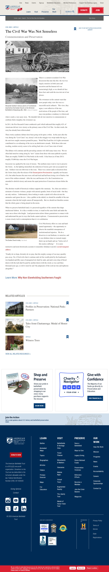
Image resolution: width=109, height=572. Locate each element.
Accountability (98, 471)
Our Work (54, 10)
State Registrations (97, 535)
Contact (16, 493)
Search (68, 12)
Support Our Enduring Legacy (88, 3)
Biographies (44, 460)
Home (15, 7)
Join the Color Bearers (80, 490)
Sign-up (41, 3)
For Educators (43, 488)
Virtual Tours (59, 480)
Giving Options (16, 489)
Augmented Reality (61, 488)
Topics (42, 455)
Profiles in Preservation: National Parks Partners (45, 308)
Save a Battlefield (78, 444)
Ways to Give (79, 450)
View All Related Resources (17, 354)
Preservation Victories (79, 469)
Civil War (8, 27)
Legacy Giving (80, 455)
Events (34, 3)
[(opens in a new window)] (8, 500)
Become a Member (78, 483)
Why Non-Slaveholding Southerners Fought (39, 277)
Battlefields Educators (53, 3)
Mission (96, 452)
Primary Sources (43, 476)
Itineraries (60, 467)
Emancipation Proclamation (42, 172)
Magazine (78, 497)
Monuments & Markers (61, 461)
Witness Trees (33, 340)
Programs (96, 457)
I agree (72, 568)
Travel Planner (60, 454)
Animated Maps (43, 449)
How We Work (98, 447)
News (27, 3)
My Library (92, 18)
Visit (36, 12)
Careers (96, 476)
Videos (42, 470)
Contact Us (97, 488)
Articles (42, 465)
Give (20, 3)
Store (102, 3)
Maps (42, 482)
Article (16, 27)
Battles (42, 443)
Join (97, 10)
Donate (83, 10)
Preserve (45, 12)
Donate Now (16, 455)
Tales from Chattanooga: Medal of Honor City (46, 325)
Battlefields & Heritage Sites (61, 445)
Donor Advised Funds (80, 461)
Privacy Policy (97, 521)
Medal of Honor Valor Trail (61, 503)
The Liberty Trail (61, 495)
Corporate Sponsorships (98, 482)
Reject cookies (92, 568)
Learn (28, 12)
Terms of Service (96, 527)
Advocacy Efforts (78, 476)
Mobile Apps (59, 473)
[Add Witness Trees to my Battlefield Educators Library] (67, 336)
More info (81, 568)
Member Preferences (70, 3)
